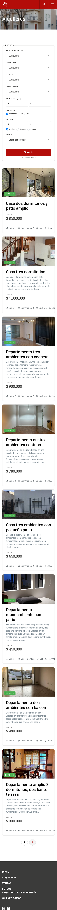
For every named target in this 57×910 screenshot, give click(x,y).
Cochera (10, 110)
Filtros (9, 45)
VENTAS (7, 883)
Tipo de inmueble (14, 51)
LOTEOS (7, 889)
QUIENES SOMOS (11, 898)
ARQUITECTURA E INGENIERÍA (19, 892)
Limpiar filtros (30, 158)
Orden (9, 135)
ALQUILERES (9, 877)
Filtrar (27, 152)
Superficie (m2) (13, 99)
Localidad (11, 63)
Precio (9, 119)
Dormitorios (12, 87)
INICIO (5, 872)
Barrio (9, 75)
